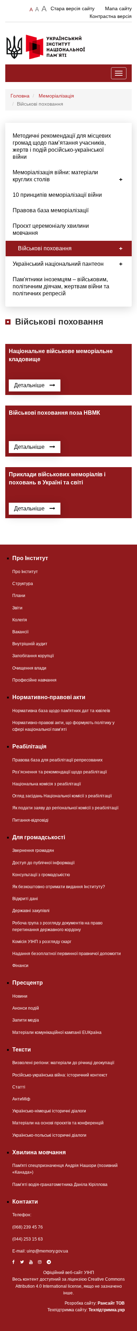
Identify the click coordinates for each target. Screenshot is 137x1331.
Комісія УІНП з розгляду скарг (41, 941)
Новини (19, 996)
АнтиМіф (21, 1099)
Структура (22, 583)
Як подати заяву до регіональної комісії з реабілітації (65, 807)
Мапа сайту (118, 8)
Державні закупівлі (31, 910)
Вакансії (20, 631)
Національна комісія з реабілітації (46, 783)
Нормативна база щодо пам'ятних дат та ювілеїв (61, 710)
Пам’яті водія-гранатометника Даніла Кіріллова (59, 1184)
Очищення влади (29, 668)
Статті (18, 1087)
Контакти (25, 1202)
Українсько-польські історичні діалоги (49, 1135)
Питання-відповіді (30, 820)
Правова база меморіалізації (51, 210)
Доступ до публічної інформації (43, 862)
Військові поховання (45, 248)
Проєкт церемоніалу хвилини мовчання (51, 229)
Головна (20, 96)
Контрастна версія (111, 16)
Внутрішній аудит (29, 643)
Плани (18, 595)
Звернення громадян (33, 850)
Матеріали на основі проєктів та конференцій (58, 1122)
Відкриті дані (25, 898)
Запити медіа (25, 1020)
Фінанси (20, 965)
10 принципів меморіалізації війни (57, 195)
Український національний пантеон (58, 264)
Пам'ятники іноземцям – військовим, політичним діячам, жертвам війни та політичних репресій (61, 286)
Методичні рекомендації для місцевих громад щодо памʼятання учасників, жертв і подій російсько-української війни (62, 146)
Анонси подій (25, 1008)
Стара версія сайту (72, 8)
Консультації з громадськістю (41, 874)
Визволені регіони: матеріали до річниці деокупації (63, 1062)
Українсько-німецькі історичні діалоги (49, 1111)
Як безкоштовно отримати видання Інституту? (58, 886)
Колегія (19, 619)
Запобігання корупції (33, 655)
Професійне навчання (34, 680)
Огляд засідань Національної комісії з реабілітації (62, 795)
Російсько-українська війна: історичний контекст (59, 1075)
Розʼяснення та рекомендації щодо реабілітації (59, 772)
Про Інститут (25, 571)
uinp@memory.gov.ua (47, 1251)
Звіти (17, 607)
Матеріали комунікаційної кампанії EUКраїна (57, 1032)
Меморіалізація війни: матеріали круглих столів (55, 175)
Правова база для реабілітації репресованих (57, 760)
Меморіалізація (56, 96)
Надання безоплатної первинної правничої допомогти (66, 953)
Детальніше (30, 385)
